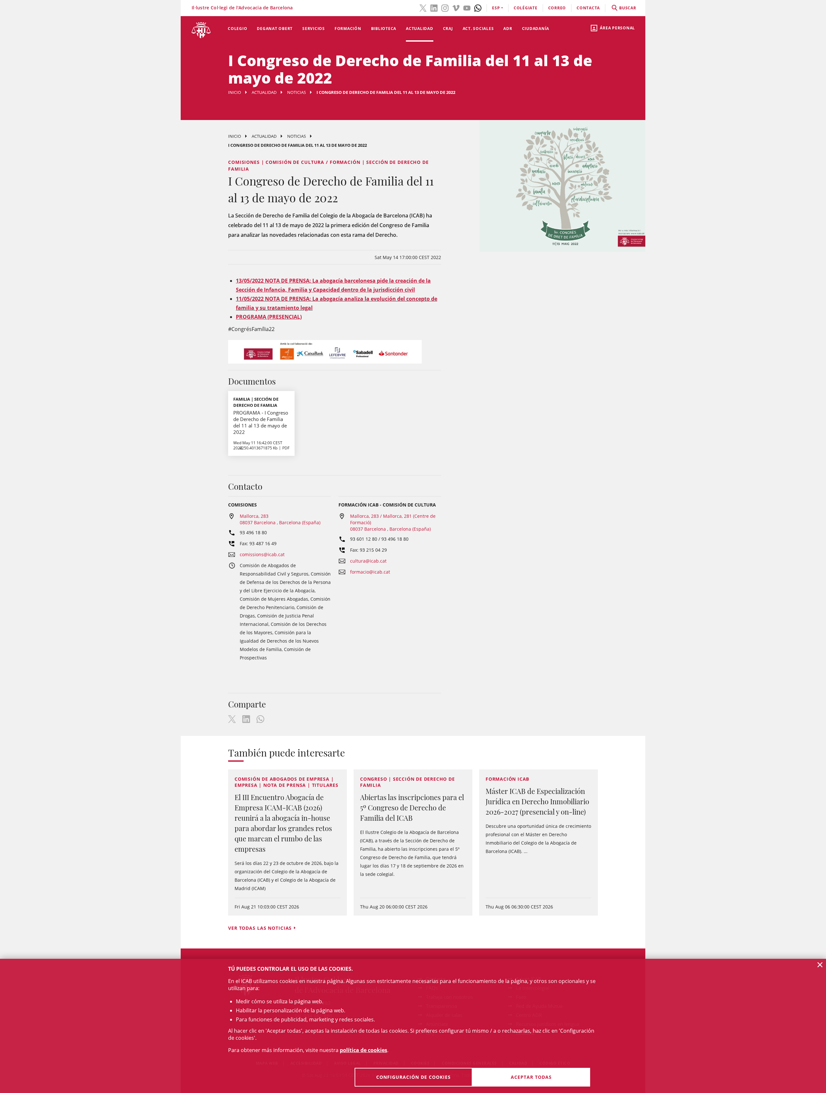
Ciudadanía (535, 28)
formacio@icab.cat (370, 572)
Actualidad (419, 28)
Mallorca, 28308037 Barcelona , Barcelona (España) (280, 519)
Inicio (234, 92)
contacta (588, 8)
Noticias (296, 92)
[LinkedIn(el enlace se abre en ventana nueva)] (434, 7)
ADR (507, 28)
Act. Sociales (478, 28)
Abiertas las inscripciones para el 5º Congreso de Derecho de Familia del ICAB (412, 807)
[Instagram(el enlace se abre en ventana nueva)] (444, 7)
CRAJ (448, 28)
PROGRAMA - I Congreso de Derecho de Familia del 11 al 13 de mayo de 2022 (260, 422)
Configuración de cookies (413, 1077)
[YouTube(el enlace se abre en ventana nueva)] (466, 7)
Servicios (313, 28)
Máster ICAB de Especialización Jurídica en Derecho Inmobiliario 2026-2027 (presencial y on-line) (537, 801)
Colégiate (526, 8)
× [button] (820, 964)
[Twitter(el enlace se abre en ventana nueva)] (423, 7)
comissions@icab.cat (262, 554)
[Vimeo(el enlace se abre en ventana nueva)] (455, 7)
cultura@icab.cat (368, 561)
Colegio (237, 28)
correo (557, 8)
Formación (348, 28)
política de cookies (363, 1050)
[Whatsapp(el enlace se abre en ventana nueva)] (477, 7)
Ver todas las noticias (260, 928)
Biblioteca (384, 28)
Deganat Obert (275, 28)
